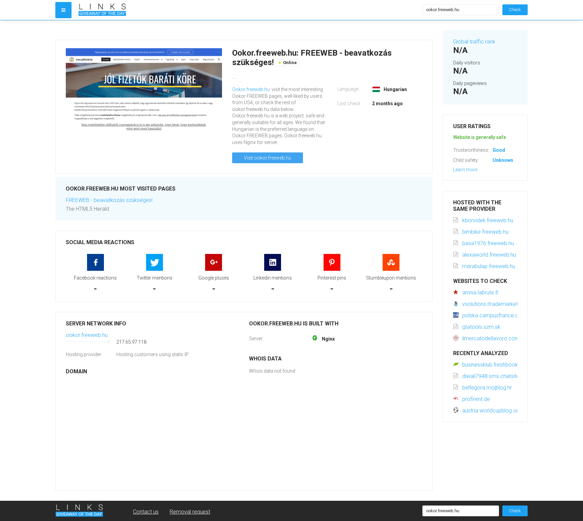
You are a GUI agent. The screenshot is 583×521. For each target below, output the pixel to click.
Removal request (190, 512)
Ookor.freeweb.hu (251, 89)
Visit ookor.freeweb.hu (267, 158)
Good (499, 150)
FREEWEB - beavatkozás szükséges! (109, 200)
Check (515, 9)
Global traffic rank (474, 41)
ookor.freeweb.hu (87, 335)
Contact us (146, 512)
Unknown (503, 160)
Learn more (465, 169)
